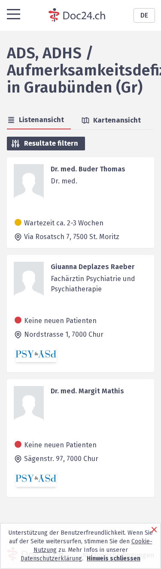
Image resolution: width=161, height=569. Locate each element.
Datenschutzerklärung (51, 558)
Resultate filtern (51, 143)
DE (144, 15)
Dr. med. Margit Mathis (87, 391)
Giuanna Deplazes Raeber (92, 267)
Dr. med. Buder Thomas (88, 169)
